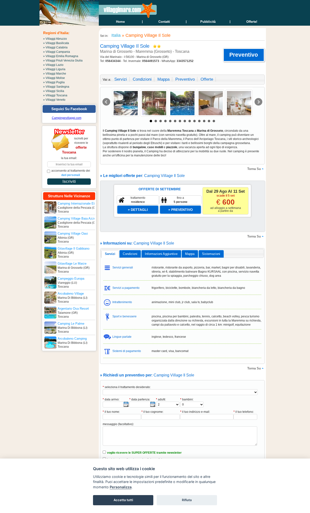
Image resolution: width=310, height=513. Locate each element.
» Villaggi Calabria (55, 47)
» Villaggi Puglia (54, 82)
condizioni (142, 79)
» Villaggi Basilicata (56, 43)
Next (258, 102)
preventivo (185, 79)
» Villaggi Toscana (55, 95)
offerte (207, 79)
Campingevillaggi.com (66, 118)
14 (214, 121)
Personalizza (121, 487)
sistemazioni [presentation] (211, 254)
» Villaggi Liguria (54, 69)
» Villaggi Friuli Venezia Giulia (63, 60)
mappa (163, 79)
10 (194, 121)
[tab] (110, 254)
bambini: (187, 399)
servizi (120, 79)
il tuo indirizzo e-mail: (195, 411)
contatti (164, 21)
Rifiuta (187, 500)
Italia (115, 35)
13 (209, 121)
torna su (254, 169)
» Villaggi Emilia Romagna (60, 56)
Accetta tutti (123, 500)
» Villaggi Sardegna (56, 86)
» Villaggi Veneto (54, 99)
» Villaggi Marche (54, 73)
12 (204, 121)
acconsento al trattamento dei (70, 173)
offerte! (251, 21)
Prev (106, 102)
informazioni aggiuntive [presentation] (161, 254)
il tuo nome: (111, 411)
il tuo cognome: (152, 411)
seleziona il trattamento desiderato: (127, 387)
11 (199, 121)
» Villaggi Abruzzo (55, 38)
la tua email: (69, 158)
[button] (244, 55)
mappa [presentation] (189, 254)
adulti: (161, 399)
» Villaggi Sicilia (53, 91)
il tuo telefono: (243, 411)
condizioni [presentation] (130, 254)
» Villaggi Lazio (53, 65)
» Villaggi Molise (54, 78)
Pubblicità (208, 21)
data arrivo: (111, 399)
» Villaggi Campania (56, 52)
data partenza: (139, 399)
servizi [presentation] (110, 254)
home (120, 21)
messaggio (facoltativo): (118, 424)
